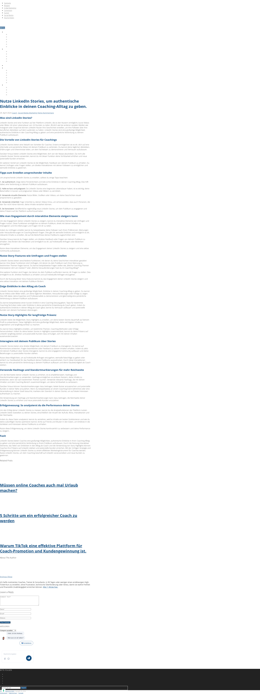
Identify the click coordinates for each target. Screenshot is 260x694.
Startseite (7, 3)
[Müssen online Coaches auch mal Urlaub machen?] (45, 472)
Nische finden (9, 18)
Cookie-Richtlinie (16, 61)
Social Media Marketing (19, 80)
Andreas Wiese (6, 576)
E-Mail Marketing (10, 8)
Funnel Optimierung (17, 42)
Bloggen (7, 5)
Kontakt (8, 49)
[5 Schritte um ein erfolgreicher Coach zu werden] (45, 503)
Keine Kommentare (46, 113)
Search (24, 688)
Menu (2, 28)
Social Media (8, 15)
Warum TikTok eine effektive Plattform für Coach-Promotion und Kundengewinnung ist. (43, 548)
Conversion (8, 10)
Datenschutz (14, 59)
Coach (14, 113)
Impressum (13, 56)
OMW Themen (10, 32)
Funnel (6, 13)
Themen (7, 68)
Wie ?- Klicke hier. (50, 587)
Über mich (12, 51)
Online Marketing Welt (7, 691)
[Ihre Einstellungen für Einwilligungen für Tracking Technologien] (3, 690)
